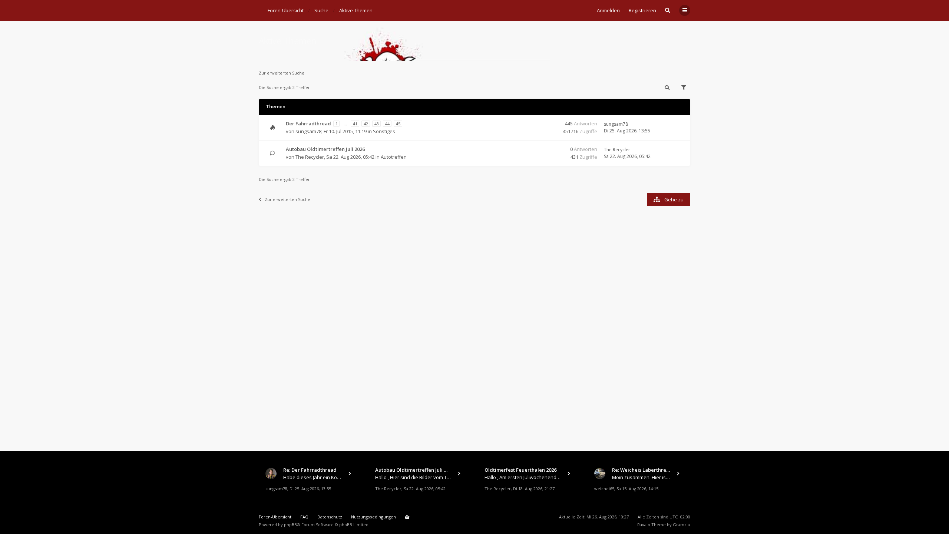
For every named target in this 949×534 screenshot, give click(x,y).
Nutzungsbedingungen (373, 517)
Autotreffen (394, 157)
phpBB (290, 524)
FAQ (304, 517)
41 (355, 123)
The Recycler (309, 157)
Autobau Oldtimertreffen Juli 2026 (325, 149)
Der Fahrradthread (308, 123)
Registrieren (642, 10)
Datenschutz (329, 517)
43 (376, 123)
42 (366, 123)
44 (387, 123)
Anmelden (608, 10)
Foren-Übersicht (275, 517)
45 (398, 123)
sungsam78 (308, 131)
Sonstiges (384, 131)
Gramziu (681, 524)
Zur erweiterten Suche (281, 73)
